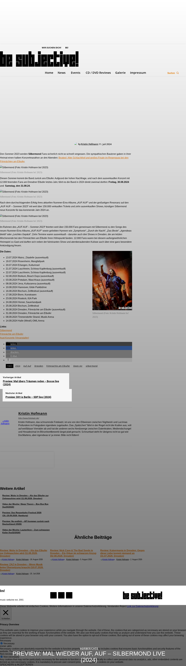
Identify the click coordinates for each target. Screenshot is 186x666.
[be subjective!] (142, 595)
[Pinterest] (27, 459)
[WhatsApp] (37, 459)
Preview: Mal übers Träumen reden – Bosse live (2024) (31, 383)
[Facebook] (19, 440)
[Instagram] (24, 440)
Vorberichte (89, 648)
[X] (29, 440)
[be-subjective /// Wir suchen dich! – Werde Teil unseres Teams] (27, 480)
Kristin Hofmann (89, 144)
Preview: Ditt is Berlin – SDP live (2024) (28, 397)
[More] (48, 459)
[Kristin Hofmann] (76, 144)
